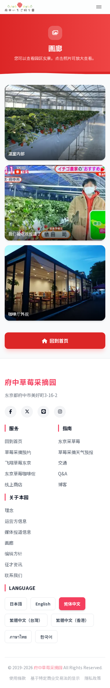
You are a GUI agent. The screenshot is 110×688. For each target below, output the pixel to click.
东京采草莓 (69, 441)
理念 (9, 510)
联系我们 (13, 575)
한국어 (46, 637)
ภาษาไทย (18, 637)
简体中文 (72, 604)
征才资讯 (13, 564)
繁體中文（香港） (72, 620)
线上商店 (13, 484)
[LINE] (43, 412)
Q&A (62, 473)
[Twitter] (27, 412)
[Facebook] (10, 412)
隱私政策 (92, 678)
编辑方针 (13, 553)
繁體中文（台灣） (26, 620)
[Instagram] (60, 412)
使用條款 (17, 678)
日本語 (16, 604)
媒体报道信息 (18, 532)
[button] (98, 7)
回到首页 (59, 340)
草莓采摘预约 (18, 452)
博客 (62, 484)
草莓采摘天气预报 (75, 452)
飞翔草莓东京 (18, 462)
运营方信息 (16, 521)
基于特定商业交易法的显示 (55, 678)
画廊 (9, 542)
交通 (62, 462)
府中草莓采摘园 (48, 667)
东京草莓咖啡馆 (20, 473)
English (42, 604)
